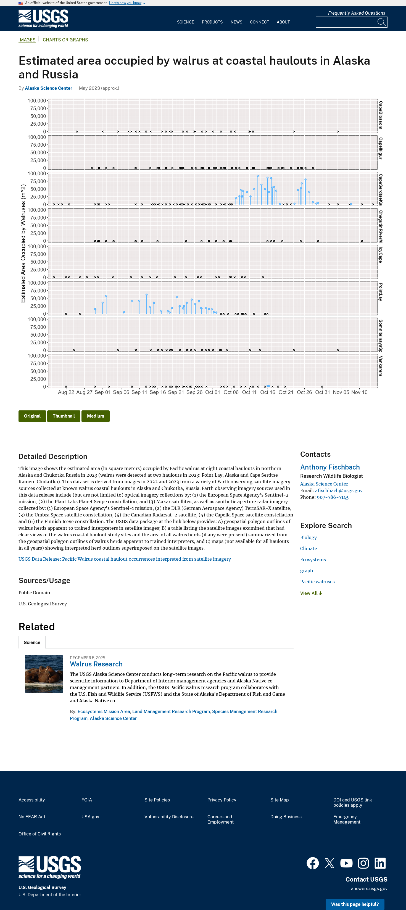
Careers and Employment (220, 819)
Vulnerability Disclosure (169, 816)
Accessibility (32, 800)
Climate (308, 548)
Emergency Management (346, 819)
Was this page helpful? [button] (355, 904)
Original (32, 416)
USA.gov (90, 816)
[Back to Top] (386, 890)
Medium (95, 416)
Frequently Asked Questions (356, 13)
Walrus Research (96, 664)
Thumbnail (64, 416)
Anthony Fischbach (330, 467)
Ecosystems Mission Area (104, 711)
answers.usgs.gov (369, 888)
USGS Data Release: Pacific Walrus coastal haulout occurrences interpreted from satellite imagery (125, 559)
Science (185, 22)
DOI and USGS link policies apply (352, 803)
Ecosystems (313, 559)
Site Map (279, 800)
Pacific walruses (317, 581)
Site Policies (157, 800)
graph (306, 570)
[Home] (43, 26)
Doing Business (286, 816)
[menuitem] (185, 18)
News (236, 22)
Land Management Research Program (171, 711)
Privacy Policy (221, 800)
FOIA (86, 800)
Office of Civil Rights (40, 834)
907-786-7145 (333, 497)
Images (27, 40)
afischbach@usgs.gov (339, 490)
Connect (259, 22)
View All (309, 593)
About (283, 22)
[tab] (32, 642)
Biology (308, 537)
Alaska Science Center (48, 88)
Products (212, 22)
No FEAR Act (32, 816)
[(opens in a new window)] (312, 862)
